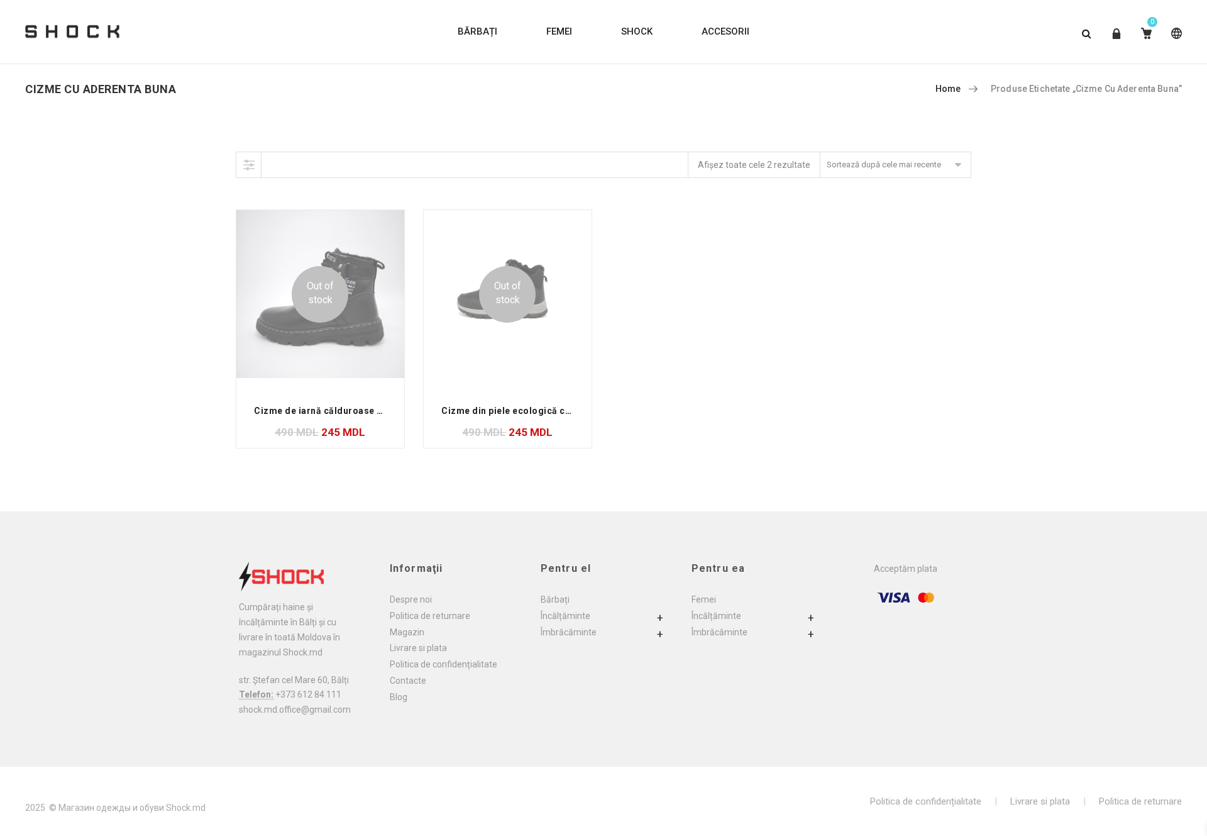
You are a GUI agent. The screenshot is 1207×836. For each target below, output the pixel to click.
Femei (704, 599)
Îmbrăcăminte (569, 632)
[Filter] (249, 164)
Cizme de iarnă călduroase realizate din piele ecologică (379, 411)
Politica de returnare (430, 616)
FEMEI (559, 31)
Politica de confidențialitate (443, 664)
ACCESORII (725, 31)
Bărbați (555, 599)
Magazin (407, 632)
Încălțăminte (565, 616)
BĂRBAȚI (477, 31)
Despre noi (411, 599)
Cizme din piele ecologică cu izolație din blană (545, 411)
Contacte (408, 681)
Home (948, 89)
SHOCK (637, 31)
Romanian (1174, 43)
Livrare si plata (418, 648)
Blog (398, 697)
